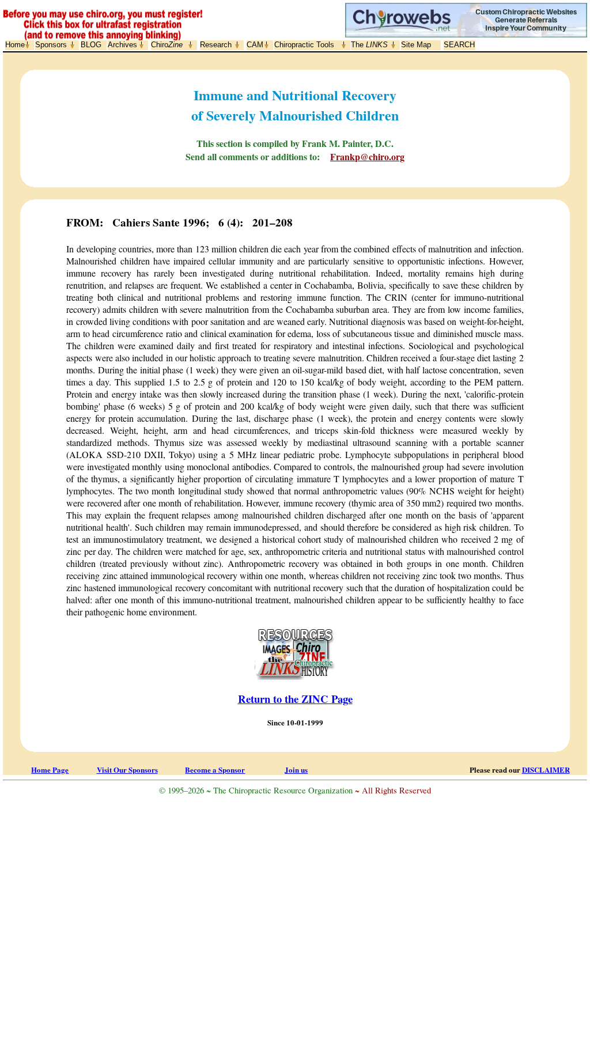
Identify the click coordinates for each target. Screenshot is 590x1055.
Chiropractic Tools (304, 44)
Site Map (416, 44)
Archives (122, 44)
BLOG (91, 44)
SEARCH (459, 44)
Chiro (167, 44)
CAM (255, 44)
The (369, 44)
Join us (296, 769)
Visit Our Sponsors (127, 769)
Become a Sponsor (215, 769)
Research (216, 44)
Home (15, 44)
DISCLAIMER (546, 769)
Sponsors (51, 44)
